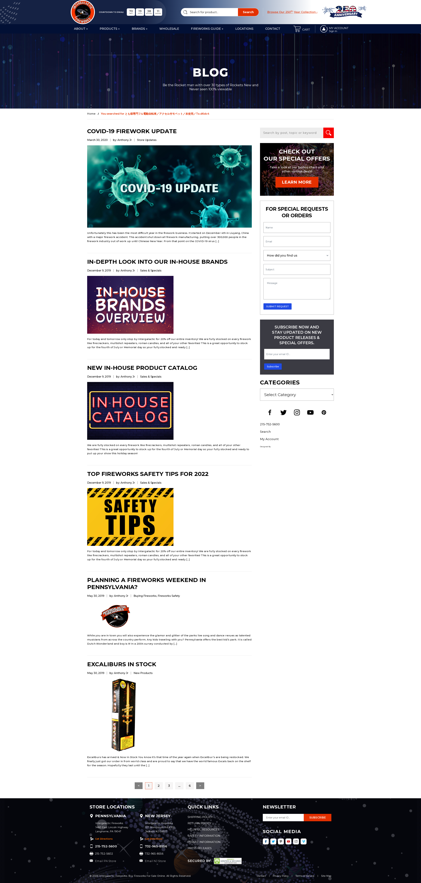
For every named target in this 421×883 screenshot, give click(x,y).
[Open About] (87, 29)
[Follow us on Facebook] (266, 841)
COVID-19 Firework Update (132, 131)
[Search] (328, 133)
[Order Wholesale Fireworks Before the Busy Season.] (169, 186)
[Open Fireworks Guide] (222, 29)
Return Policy (199, 823)
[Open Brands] (147, 29)
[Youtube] (310, 412)
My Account (269, 439)
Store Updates (147, 140)
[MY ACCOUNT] (323, 29)
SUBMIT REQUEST (277, 306)
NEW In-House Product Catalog (142, 367)
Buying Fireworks (145, 595)
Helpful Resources (203, 829)
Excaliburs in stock (121, 664)
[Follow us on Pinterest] (281, 841)
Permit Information (204, 842)
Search (265, 432)
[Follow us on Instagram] (296, 841)
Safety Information (204, 835)
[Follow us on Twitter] (273, 841)
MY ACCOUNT (339, 28)
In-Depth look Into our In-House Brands (157, 261)
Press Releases (200, 848)
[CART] (297, 29)
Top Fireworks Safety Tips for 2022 (148, 473)
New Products (143, 673)
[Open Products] (119, 29)
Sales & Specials (150, 270)
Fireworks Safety (169, 595)
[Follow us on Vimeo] (304, 841)
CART (306, 29)
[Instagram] (297, 412)
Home (91, 113)
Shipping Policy (200, 817)
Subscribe (273, 366)
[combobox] (220, 12)
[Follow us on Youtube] (288, 841)
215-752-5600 (270, 424)
